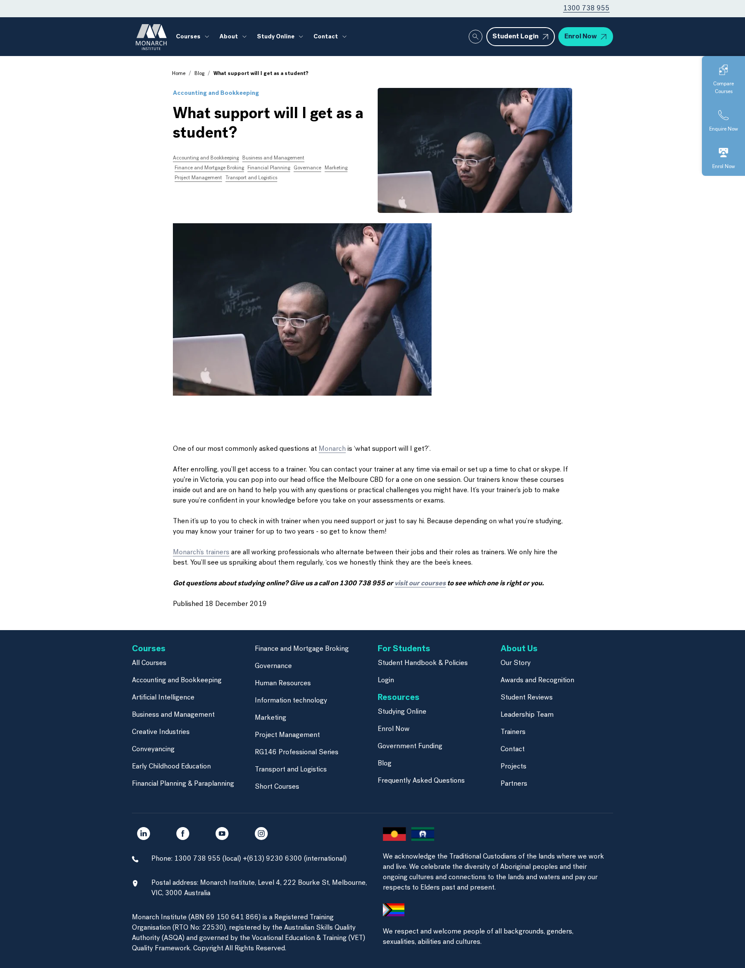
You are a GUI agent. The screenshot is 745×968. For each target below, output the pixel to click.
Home (178, 73)
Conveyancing (153, 749)
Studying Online (402, 712)
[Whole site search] (475, 36)
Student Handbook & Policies (423, 663)
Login (386, 680)
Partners (514, 784)
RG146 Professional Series (296, 752)
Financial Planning (268, 168)
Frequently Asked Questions (421, 781)
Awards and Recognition (537, 680)
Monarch (332, 449)
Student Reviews (527, 697)
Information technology (291, 700)
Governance (307, 168)
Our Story (516, 663)
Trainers (513, 732)
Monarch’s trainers (201, 552)
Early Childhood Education (171, 766)
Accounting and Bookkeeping (216, 93)
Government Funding (410, 746)
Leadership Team (527, 715)
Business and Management (273, 158)
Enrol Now (394, 729)
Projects (513, 766)
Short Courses (277, 787)
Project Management (198, 178)
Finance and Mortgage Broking (209, 168)
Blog (199, 73)
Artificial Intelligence (163, 697)
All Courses (149, 663)
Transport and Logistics (251, 178)
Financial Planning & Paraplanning (183, 784)
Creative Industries (161, 732)
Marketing (336, 168)
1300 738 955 (586, 8)
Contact (513, 749)
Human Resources (283, 683)
